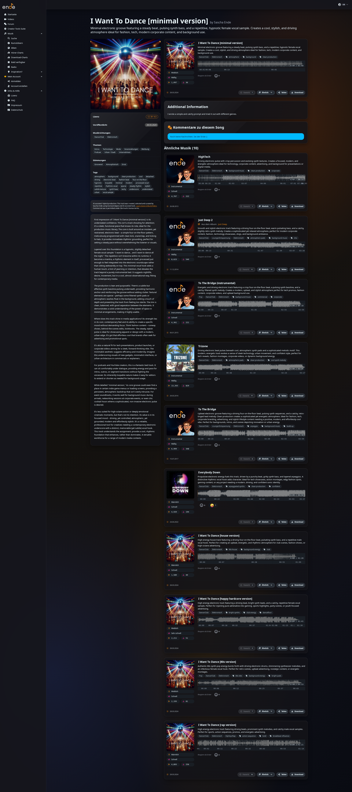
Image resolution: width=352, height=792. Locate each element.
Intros (96, 149)
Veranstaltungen (131, 149)
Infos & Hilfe (14, 91)
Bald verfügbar (18, 62)
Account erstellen (19, 86)
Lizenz (14, 96)
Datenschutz (17, 110)
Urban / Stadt (110, 152)
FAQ (13, 100)
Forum (11, 24)
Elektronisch (112, 137)
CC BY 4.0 (152, 117)
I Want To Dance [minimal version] (220, 43)
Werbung (145, 149)
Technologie (108, 149)
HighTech (204, 156)
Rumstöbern (17, 43)
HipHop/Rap (231, 736)
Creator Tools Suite (16, 29)
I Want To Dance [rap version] (217, 725)
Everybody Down (209, 472)
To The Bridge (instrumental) (216, 283)
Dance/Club (99, 137)
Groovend (98, 164)
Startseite (12, 14)
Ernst (124, 164)
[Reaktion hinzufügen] (217, 75)
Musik (10, 34)
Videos (11, 19)
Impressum (16, 105)
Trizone (203, 346)
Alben (13, 48)
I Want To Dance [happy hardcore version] (225, 598)
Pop (200, 297)
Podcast (97, 152)
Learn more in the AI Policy (146, 206)
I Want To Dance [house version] (218, 535)
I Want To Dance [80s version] (217, 661)
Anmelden (16, 81)
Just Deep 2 (205, 220)
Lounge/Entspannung (221, 238)
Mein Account (14, 76)
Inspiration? (16, 72)
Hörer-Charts (17, 53)
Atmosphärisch (112, 164)
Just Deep (222, 224)
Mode (118, 149)
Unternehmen (124, 152)
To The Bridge (207, 409)
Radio (13, 67)
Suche (14, 38)
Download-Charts (19, 57)
